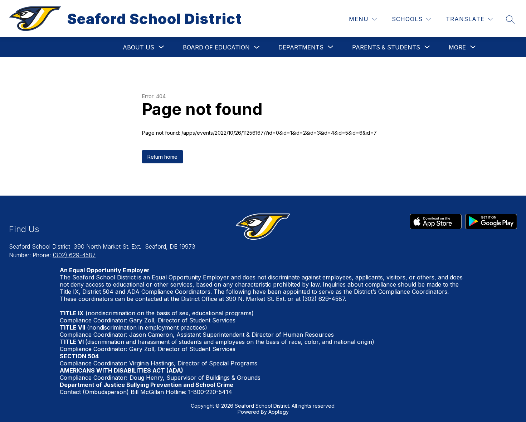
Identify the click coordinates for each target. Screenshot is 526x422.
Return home (162, 157)
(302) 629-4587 (74, 255)
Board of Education (216, 47)
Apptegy (278, 412)
